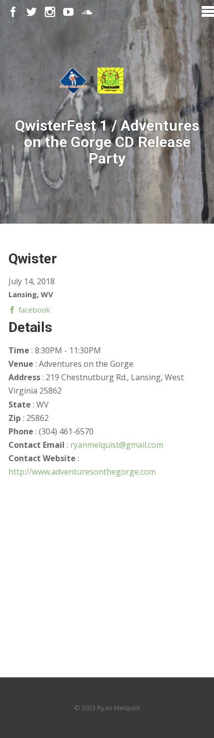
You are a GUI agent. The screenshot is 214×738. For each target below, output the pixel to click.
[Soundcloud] (87, 12)
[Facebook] (13, 12)
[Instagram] (50, 12)
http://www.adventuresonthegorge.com (82, 471)
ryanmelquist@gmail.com (116, 444)
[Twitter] (31, 12)
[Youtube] (68, 12)
